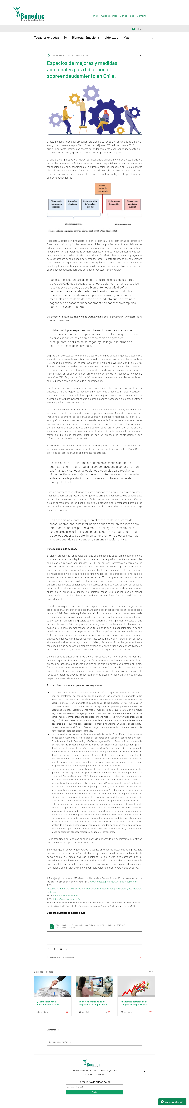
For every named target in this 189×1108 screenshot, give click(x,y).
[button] (151, 38)
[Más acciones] (140, 55)
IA (65, 37)
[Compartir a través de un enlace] (67, 949)
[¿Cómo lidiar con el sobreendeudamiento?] (52, 986)
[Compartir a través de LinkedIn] (61, 949)
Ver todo (152, 971)
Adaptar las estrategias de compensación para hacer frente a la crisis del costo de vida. (135, 1003)
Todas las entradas (46, 37)
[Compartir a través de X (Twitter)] (54, 949)
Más (126, 37)
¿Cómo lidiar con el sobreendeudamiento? (49, 1003)
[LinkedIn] (144, 1071)
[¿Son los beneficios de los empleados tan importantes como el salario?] (94, 986)
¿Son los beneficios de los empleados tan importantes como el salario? (93, 1003)
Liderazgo (111, 37)
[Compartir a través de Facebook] (48, 949)
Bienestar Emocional (86, 37)
